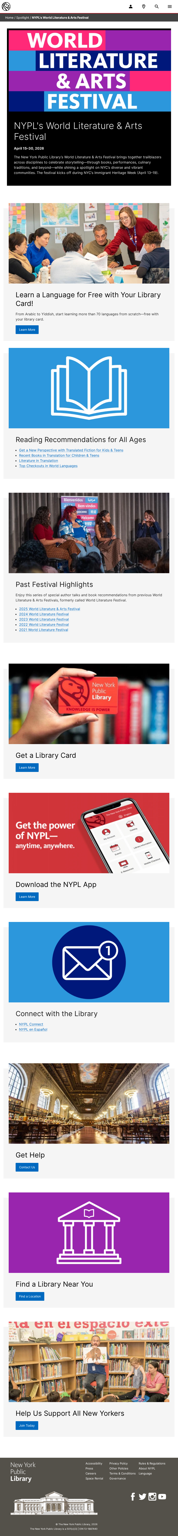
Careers (91, 1473)
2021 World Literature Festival (43, 630)
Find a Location (30, 1296)
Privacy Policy (118, 1463)
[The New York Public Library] (6, 6)
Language (145, 1473)
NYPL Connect (31, 1024)
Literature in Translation (38, 460)
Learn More (27, 329)
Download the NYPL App (56, 884)
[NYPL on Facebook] (133, 1497)
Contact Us (27, 1167)
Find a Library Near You (54, 1284)
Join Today (27, 1425)
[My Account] (130, 6)
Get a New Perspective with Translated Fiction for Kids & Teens (71, 450)
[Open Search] (156, 6)
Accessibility (94, 1463)
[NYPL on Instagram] (152, 1497)
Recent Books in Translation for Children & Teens (59, 455)
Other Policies (118, 1468)
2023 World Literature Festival (44, 619)
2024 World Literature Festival (44, 614)
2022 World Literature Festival (44, 624)
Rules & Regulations (152, 1463)
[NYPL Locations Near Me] (143, 6)
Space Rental (94, 1478)
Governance (117, 1478)
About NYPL (147, 1468)
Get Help (30, 1155)
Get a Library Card (46, 755)
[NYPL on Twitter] (143, 1497)
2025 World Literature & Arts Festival (49, 609)
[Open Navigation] (169, 6)
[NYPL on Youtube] (162, 1497)
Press (89, 1468)
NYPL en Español (33, 1029)
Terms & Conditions (122, 1473)
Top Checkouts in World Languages (48, 466)
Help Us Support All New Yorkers (70, 1413)
